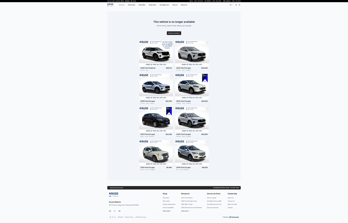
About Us (231, 198)
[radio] (110, 217)
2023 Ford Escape (147, 134)
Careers (230, 207)
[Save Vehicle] (171, 42)
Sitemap (120, 217)
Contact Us (231, 201)
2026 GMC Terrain (187, 204)
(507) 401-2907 (216, 1)
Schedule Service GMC (214, 201)
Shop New (166, 198)
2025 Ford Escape (183, 134)
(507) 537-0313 (236, 1)
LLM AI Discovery (140, 217)
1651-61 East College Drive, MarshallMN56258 (121, 1)
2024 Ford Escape (183, 68)
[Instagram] (115, 211)
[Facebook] (110, 211)
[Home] (110, 4)
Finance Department (169, 204)
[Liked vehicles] (236, 4)
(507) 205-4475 (198, 1)
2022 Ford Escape (183, 101)
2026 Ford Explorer (148, 68)
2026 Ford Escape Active (189, 201)
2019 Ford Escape (183, 167)
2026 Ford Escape (147, 101)
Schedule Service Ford (214, 204)
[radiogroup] (112, 217)
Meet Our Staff (232, 204)
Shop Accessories (212, 207)
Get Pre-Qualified (168, 207)
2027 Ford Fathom (187, 198)
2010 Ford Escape (147, 167)
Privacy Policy (129, 217)
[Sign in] (239, 4)
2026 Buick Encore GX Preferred (191, 207)
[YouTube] (119, 211)
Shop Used (166, 201)
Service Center (211, 198)
